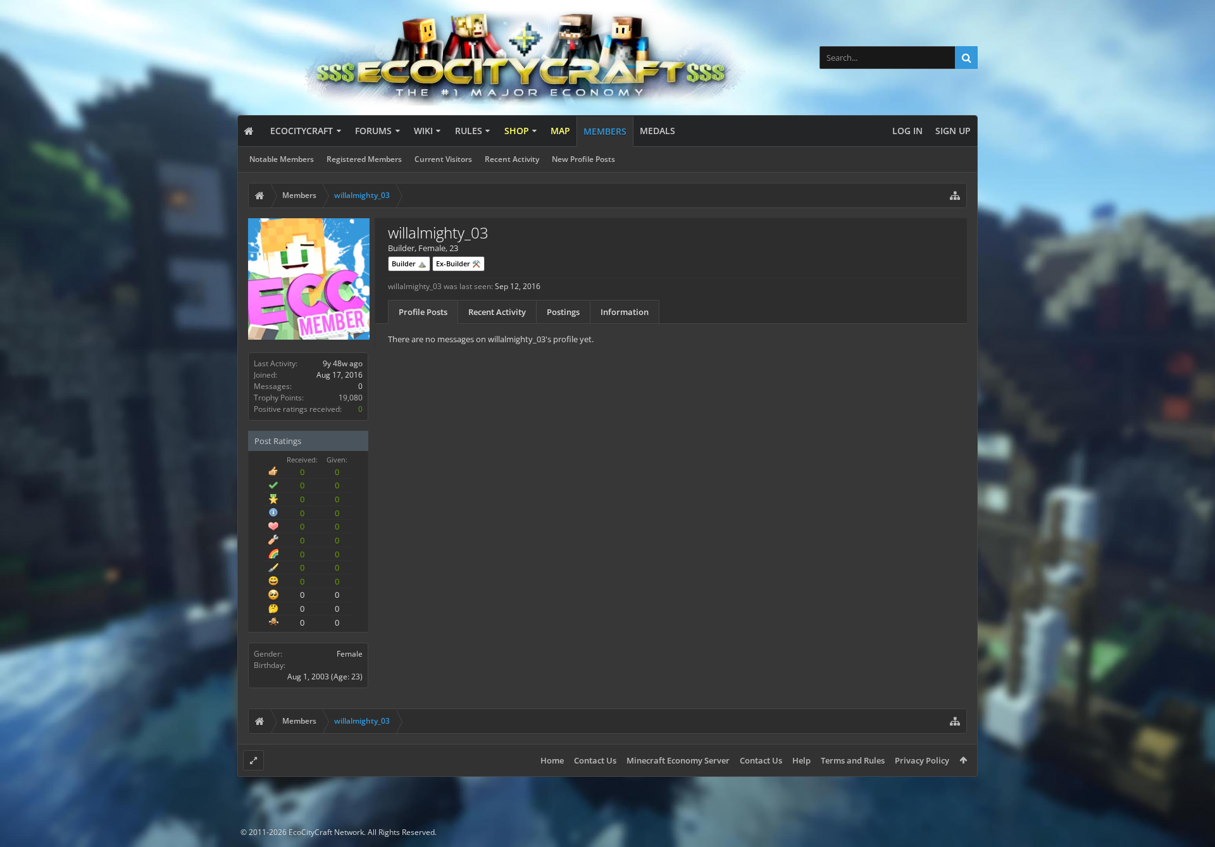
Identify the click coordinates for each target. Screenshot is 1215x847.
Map (560, 131)
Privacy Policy (922, 760)
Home (552, 760)
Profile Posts (423, 312)
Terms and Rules (853, 760)
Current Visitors (443, 159)
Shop (516, 131)
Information (625, 312)
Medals (657, 131)
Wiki (423, 131)
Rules (468, 131)
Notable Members (281, 159)
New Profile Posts (583, 159)
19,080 (351, 397)
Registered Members (364, 159)
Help (801, 760)
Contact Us (595, 760)
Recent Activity (512, 159)
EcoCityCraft (301, 131)
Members (604, 131)
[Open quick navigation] (955, 195)
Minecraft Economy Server (678, 760)
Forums (373, 131)
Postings (563, 312)
